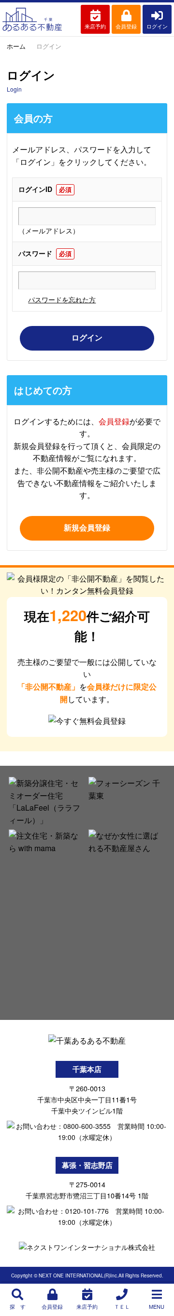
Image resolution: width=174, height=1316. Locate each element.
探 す (18, 1306)
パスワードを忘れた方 (62, 299)
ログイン (157, 26)
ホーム (16, 46)
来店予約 (95, 26)
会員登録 (126, 26)
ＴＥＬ (122, 1306)
